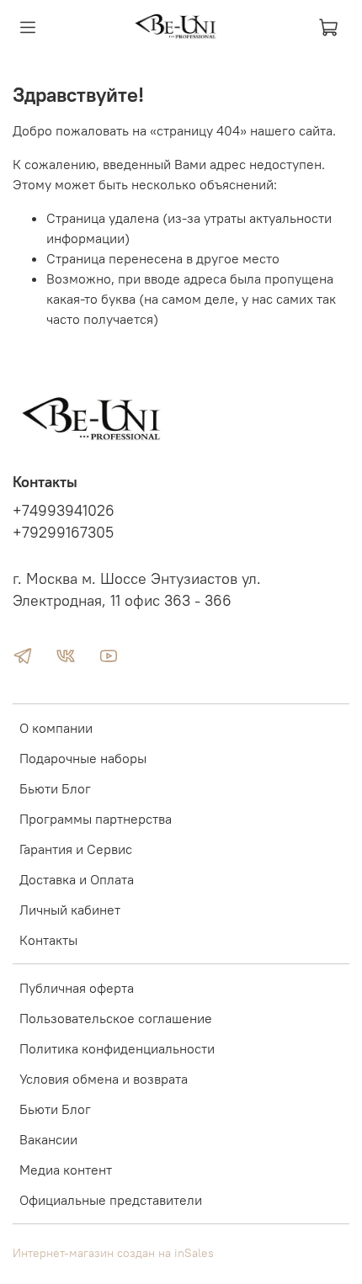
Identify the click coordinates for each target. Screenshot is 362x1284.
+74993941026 (63, 510)
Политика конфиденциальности (117, 1048)
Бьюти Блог (55, 788)
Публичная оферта (76, 987)
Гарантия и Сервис (75, 849)
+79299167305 (63, 532)
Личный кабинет (69, 909)
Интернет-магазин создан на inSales (113, 1252)
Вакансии (48, 1139)
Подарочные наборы (82, 758)
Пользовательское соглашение (115, 1018)
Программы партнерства (95, 818)
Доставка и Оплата (76, 879)
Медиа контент (65, 1169)
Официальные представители (110, 1199)
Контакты (48, 939)
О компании (56, 727)
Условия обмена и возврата (103, 1078)
